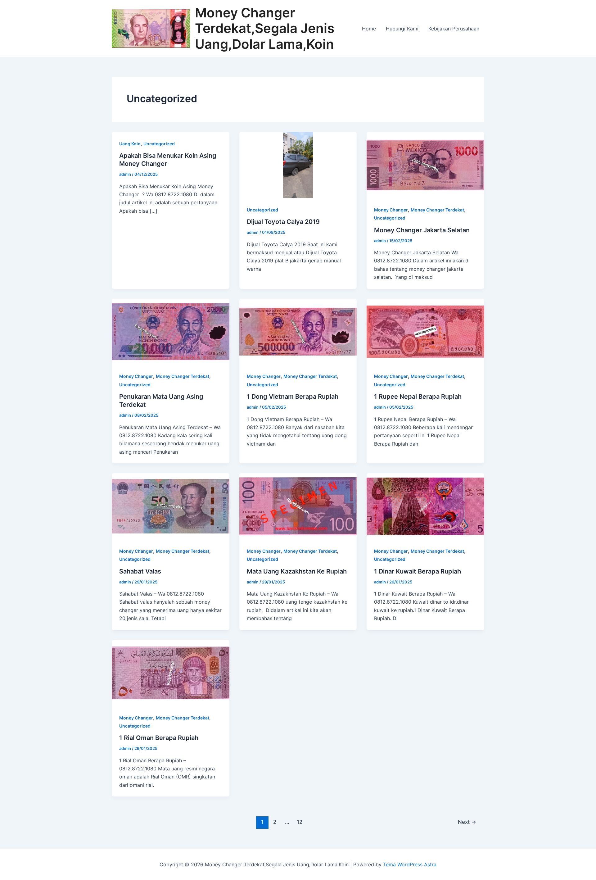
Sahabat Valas (140, 571)
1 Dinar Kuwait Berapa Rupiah (417, 571)
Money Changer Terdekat (437, 209)
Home (369, 28)
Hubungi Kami (402, 28)
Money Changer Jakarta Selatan (422, 230)
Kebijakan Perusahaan (453, 28)
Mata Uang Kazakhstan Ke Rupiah (297, 571)
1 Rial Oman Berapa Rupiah (158, 738)
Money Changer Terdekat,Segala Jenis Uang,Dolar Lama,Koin (264, 28)
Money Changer (391, 209)
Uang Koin (130, 143)
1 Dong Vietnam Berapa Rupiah (292, 396)
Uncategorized (159, 143)
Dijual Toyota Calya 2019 (283, 221)
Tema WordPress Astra (409, 864)
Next (467, 822)
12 (299, 822)
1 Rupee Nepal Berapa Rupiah (418, 396)
